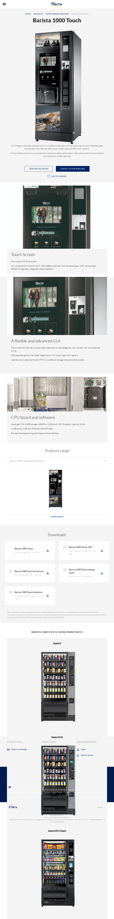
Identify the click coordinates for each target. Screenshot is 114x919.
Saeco (60, 792)
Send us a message (19, 749)
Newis (103, 792)
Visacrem (85, 792)
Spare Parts (51, 755)
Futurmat (77, 792)
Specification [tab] (57, 517)
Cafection (67, 792)
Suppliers (50, 749)
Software (50, 761)
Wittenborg (95, 792)
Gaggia (54, 792)
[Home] (57, 4)
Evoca (47, 792)
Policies (100, 807)
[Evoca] (32, 807)
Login (83, 749)
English (16, 787)
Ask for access (87, 755)
